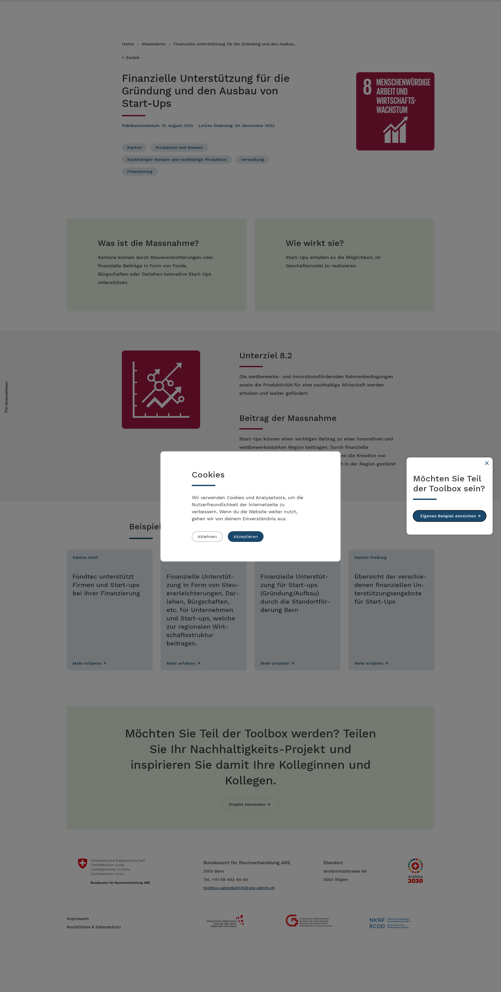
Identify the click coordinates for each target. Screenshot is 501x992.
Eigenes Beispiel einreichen (448, 515)
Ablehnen (207, 536)
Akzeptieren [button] (246, 536)
